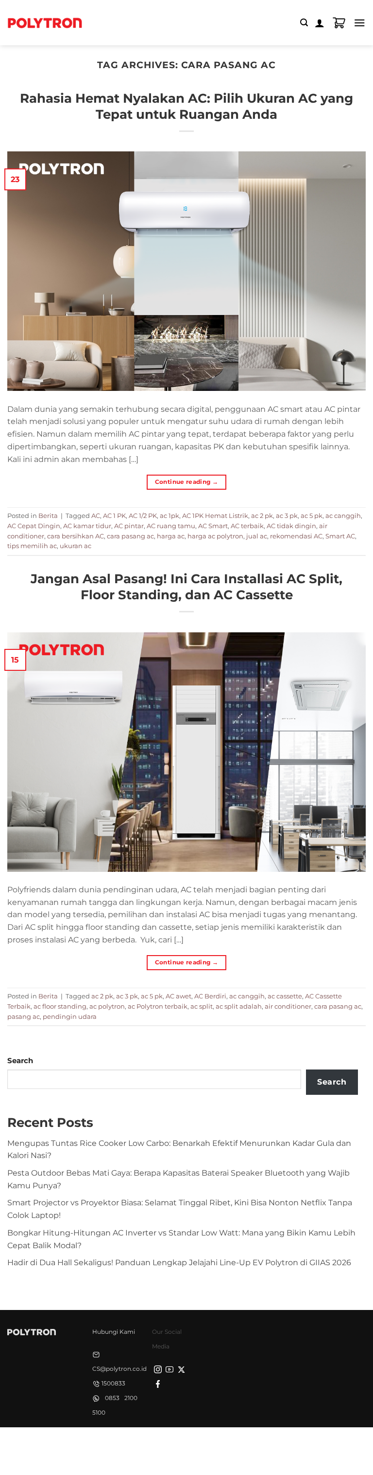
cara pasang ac (130, 536)
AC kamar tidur (87, 526)
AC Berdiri (210, 996)
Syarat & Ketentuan (184, 1444)
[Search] (304, 22)
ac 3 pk (287, 515)
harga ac (171, 536)
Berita (48, 515)
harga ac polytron (215, 536)
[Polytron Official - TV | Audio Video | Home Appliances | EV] (44, 22)
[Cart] (339, 23)
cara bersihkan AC (75, 536)
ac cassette (285, 996)
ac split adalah (239, 1006)
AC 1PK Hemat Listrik (215, 515)
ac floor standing (60, 1006)
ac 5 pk (311, 515)
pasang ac (23, 1016)
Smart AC (340, 536)
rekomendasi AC (296, 536)
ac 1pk (169, 515)
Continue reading (187, 481)
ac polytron (107, 1006)
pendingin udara (70, 1016)
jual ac (256, 536)
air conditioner (288, 1006)
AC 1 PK (114, 515)
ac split (201, 1006)
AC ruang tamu (171, 526)
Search (20, 1060)
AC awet (178, 996)
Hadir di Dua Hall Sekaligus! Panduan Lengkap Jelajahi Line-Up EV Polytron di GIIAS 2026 (179, 1262)
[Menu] (360, 23)
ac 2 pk (262, 515)
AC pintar (129, 526)
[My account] (319, 23)
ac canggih (343, 515)
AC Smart (213, 526)
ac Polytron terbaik (157, 1006)
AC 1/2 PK (143, 515)
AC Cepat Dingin (33, 526)
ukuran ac (75, 546)
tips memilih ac (32, 546)
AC (95, 515)
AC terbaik (247, 526)
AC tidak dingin (291, 526)
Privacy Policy (122, 1444)
